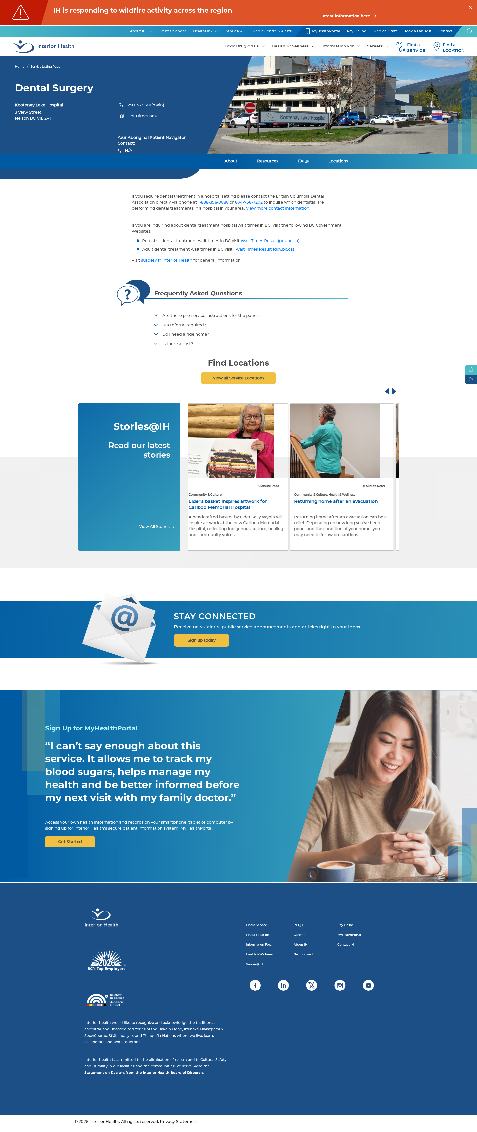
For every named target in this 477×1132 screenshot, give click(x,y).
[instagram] (340, 985)
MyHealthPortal (326, 31)
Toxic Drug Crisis (242, 46)
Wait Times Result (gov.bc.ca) (270, 241)
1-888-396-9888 (213, 202)
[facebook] (255, 985)
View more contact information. (278, 208)
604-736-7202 (249, 202)
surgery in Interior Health (166, 260)
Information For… (259, 944)
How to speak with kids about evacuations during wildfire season (338, 504)
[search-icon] (470, 31)
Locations (338, 161)
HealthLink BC (206, 31)
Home (19, 66)
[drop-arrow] (150, 31)
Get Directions (142, 116)
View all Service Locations (238, 378)
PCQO (298, 925)
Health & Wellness (290, 46)
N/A (128, 151)
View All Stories (155, 527)
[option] (240, 477)
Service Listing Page (45, 66)
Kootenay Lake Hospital (39, 105)
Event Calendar (172, 31)
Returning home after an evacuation (234, 501)
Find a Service (256, 925)
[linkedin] (283, 985)
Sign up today (202, 640)
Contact (445, 31)
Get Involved (303, 954)
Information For (337, 46)
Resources (267, 161)
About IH (138, 31)
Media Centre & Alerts (272, 31)
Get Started (70, 842)
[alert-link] (238, 12)
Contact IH (345, 944)
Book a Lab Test (417, 31)
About (231, 161)
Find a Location (257, 934)
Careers (375, 46)
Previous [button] (391, 390)
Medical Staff (385, 31)
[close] (470, 7)
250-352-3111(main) (146, 105)
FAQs (303, 161)
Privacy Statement (179, 1122)
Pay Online (356, 31)
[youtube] (368, 985)
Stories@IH (235, 31)
